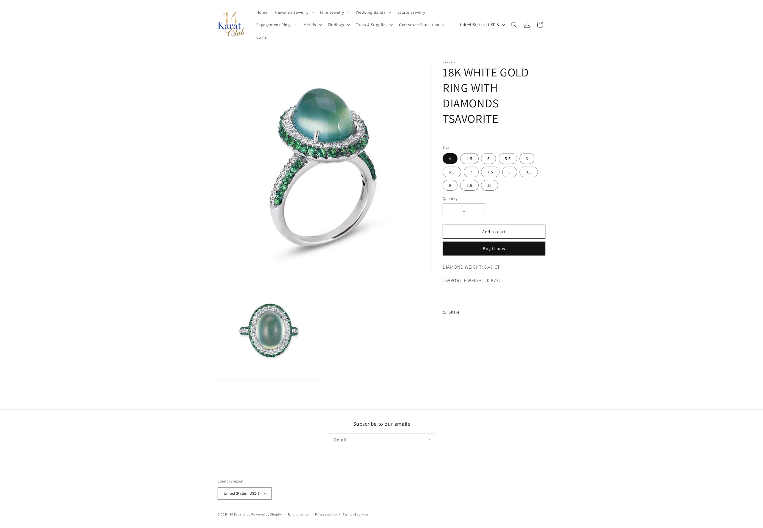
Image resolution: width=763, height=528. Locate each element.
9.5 (469, 185)
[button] (294, 12)
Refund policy (298, 514)
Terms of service (355, 514)
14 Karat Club (240, 514)
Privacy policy (326, 514)
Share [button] (454, 311)
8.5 (529, 171)
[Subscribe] (428, 440)
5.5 (508, 158)
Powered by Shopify (266, 514)
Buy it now (494, 248)
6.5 (452, 171)
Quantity (450, 198)
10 (489, 185)
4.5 (469, 158)
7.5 (490, 171)
